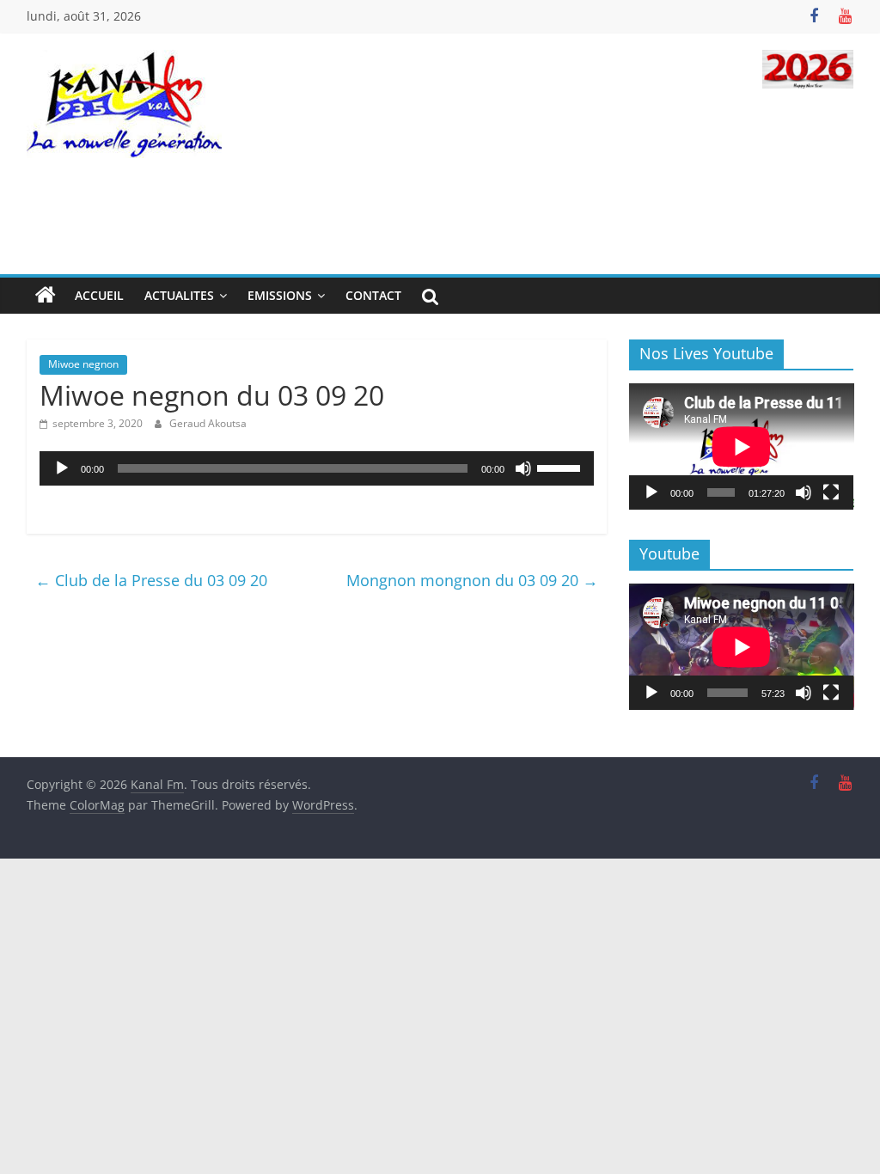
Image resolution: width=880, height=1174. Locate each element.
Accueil (99, 295)
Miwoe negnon (83, 364)
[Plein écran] (831, 492)
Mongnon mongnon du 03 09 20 (472, 580)
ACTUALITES (179, 295)
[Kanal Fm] (45, 296)
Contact (373, 295)
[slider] (561, 466)
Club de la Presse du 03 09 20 (151, 580)
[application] (317, 468)
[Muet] (523, 468)
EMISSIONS (280, 295)
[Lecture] (61, 468)
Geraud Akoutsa (208, 423)
